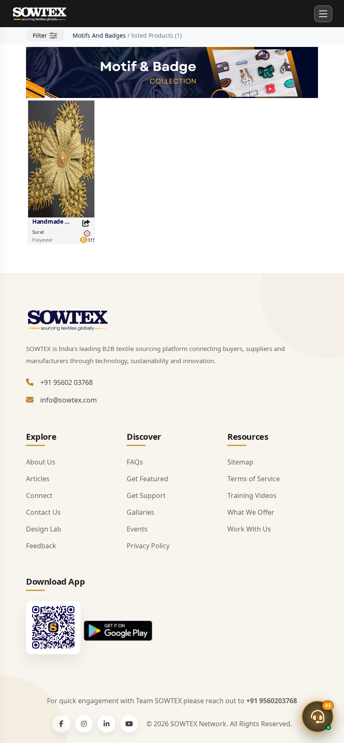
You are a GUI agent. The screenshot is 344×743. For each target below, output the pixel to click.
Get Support (146, 495)
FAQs (135, 462)
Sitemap (240, 462)
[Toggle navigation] (323, 13)
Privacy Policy (148, 545)
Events (137, 529)
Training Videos (251, 495)
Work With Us (249, 529)
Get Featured (147, 478)
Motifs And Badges (99, 35)
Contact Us (43, 512)
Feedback (41, 545)
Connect (39, 495)
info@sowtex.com (68, 400)
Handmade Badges (58, 221)
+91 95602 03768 (66, 382)
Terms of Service (253, 478)
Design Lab (43, 529)
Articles (38, 478)
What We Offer (250, 512)
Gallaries (140, 512)
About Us (40, 462)
